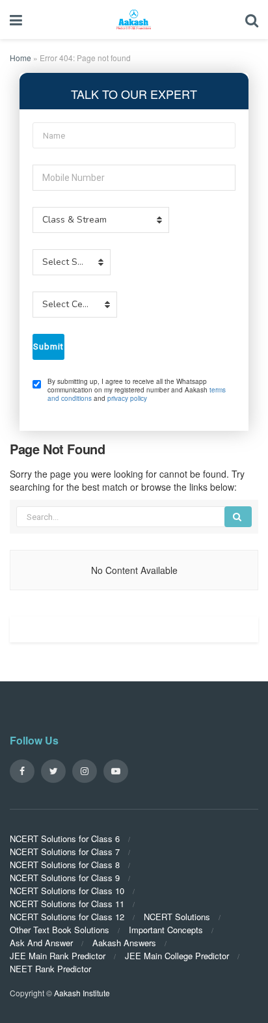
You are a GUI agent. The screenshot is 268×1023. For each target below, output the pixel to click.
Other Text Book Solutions (59, 929)
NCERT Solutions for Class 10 (67, 890)
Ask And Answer (41, 942)
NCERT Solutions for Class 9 (65, 877)
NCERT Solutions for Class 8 (65, 864)
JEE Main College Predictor (177, 955)
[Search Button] (238, 516)
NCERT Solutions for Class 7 (65, 851)
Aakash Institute (82, 992)
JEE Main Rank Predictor (57, 955)
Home (20, 57)
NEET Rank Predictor (50, 968)
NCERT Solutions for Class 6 (65, 838)
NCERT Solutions (177, 916)
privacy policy (127, 398)
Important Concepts (166, 929)
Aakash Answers (124, 942)
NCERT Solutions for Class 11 (67, 903)
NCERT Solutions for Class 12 (67, 916)
